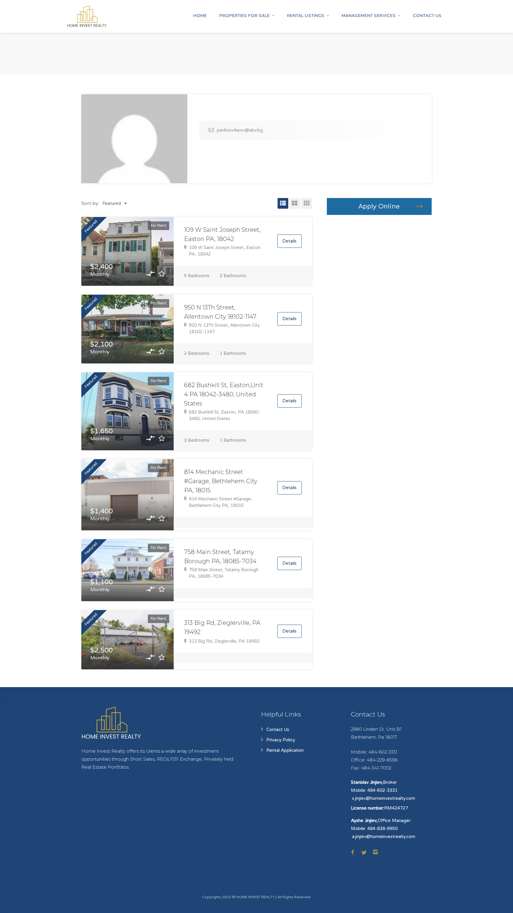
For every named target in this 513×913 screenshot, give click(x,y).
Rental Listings (305, 15)
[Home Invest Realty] (86, 16)
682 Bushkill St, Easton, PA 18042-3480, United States (224, 415)
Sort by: (90, 203)
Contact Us (427, 15)
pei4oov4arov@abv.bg (240, 130)
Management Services (369, 15)
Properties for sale (244, 15)
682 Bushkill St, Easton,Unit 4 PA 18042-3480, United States (223, 394)
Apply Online (379, 206)
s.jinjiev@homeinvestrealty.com (383, 798)
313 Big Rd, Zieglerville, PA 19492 (224, 641)
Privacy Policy (280, 740)
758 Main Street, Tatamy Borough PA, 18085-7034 (224, 573)
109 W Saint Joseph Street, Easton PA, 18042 (224, 251)
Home (200, 15)
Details (289, 241)
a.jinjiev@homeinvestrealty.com (383, 836)
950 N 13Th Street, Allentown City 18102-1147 (224, 328)
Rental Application (285, 750)
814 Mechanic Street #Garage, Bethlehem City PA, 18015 (220, 481)
